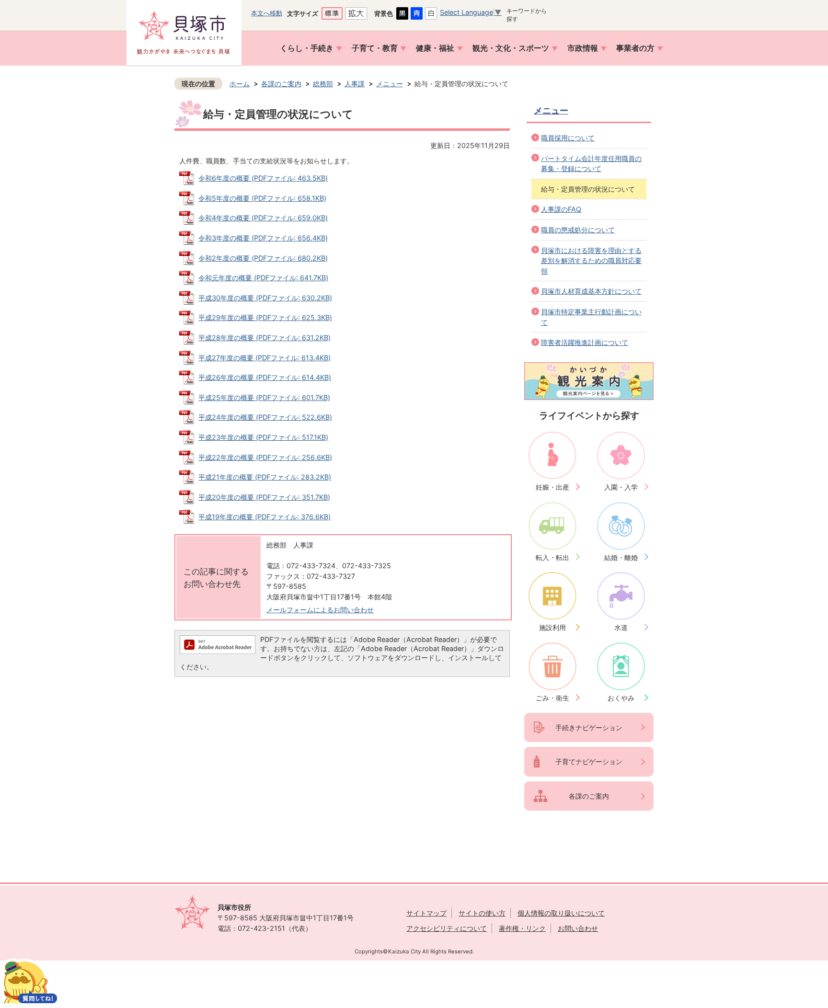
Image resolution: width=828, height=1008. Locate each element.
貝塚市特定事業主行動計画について (591, 317)
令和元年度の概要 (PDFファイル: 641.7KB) (263, 278)
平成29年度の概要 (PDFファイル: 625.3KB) (265, 317)
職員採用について (568, 138)
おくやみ (621, 698)
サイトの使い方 (482, 913)
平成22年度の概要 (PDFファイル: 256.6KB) (265, 457)
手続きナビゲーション (588, 727)
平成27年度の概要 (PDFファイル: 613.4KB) (264, 358)
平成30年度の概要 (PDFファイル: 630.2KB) (265, 298)
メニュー (389, 84)
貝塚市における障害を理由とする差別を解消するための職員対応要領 (591, 260)
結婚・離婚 (621, 557)
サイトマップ (426, 913)
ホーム (240, 84)
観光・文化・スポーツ (510, 48)
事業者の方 (635, 48)
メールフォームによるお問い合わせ (320, 610)
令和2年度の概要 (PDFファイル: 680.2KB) (263, 258)
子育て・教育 (375, 48)
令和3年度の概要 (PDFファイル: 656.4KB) (263, 238)
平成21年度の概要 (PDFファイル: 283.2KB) (264, 477)
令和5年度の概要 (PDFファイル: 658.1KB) (262, 198)
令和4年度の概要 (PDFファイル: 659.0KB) (263, 218)
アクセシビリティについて (446, 928)
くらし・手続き (307, 48)
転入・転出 (552, 557)
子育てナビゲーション (588, 761)
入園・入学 (621, 487)
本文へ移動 (266, 13)
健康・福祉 (435, 48)
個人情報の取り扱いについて (561, 913)
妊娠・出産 (552, 487)
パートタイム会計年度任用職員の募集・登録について (591, 163)
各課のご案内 (281, 84)
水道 (621, 627)
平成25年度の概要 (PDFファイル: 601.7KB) (264, 397)
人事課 (355, 84)
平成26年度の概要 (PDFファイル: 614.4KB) (264, 377)
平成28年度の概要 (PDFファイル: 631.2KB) (264, 337)
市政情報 (582, 48)
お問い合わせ (578, 928)
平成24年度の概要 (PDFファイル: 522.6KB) (265, 417)
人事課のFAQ (561, 209)
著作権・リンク (522, 928)
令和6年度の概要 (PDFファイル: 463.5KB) (263, 178)
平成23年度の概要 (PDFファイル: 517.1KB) (263, 437)
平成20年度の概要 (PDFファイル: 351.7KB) (264, 497)
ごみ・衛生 (552, 698)
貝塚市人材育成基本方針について (591, 291)
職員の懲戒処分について (578, 230)
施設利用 (552, 627)
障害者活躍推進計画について (584, 342)
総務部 (323, 84)
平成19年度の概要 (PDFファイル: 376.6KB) (264, 517)
